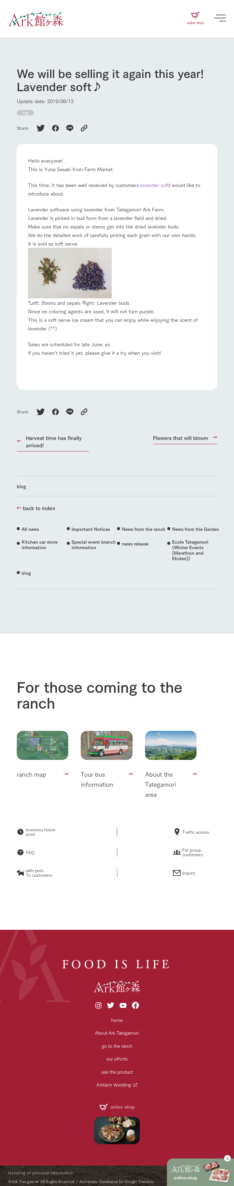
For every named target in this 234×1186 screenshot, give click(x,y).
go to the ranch (117, 1045)
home (117, 1019)
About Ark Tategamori (117, 1032)
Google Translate (139, 1181)
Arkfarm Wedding (113, 1084)
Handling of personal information (40, 1173)
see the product (117, 1071)
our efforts (117, 1058)
